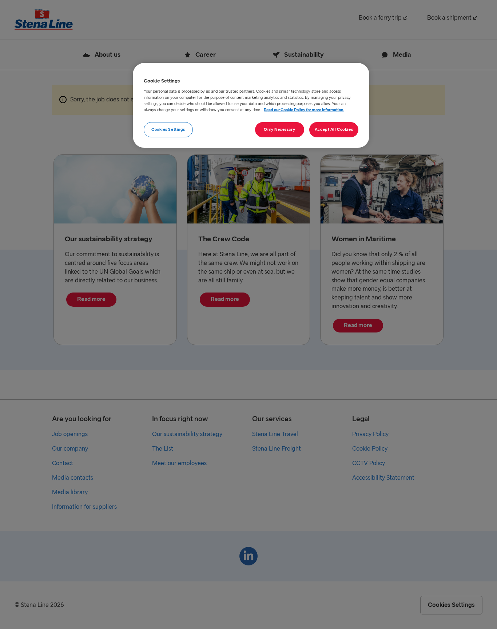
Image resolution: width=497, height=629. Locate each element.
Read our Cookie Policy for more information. (304, 110)
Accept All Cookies (334, 129)
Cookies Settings (168, 129)
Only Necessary (279, 129)
